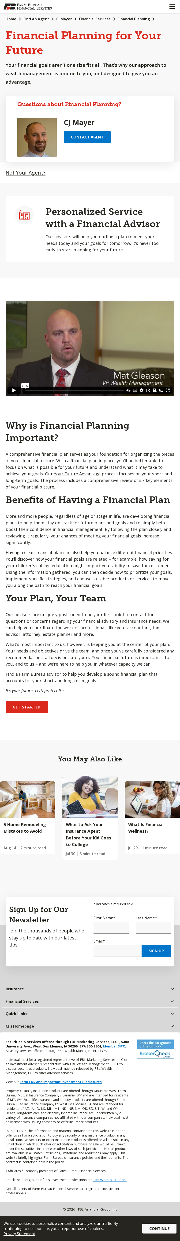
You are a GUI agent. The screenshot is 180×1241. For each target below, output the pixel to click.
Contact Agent (87, 137)
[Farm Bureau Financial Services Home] (28, 7)
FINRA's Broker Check (110, 1180)
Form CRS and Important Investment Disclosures (61, 1082)
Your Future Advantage (77, 474)
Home (11, 19)
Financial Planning (134, 19)
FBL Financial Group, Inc (97, 1209)
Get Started (27, 707)
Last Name (146, 918)
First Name (104, 918)
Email (99, 941)
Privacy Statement (19, 1233)
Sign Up (156, 951)
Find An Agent (36, 19)
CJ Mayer (64, 19)
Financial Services (95, 19)
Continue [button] (159, 1228)
